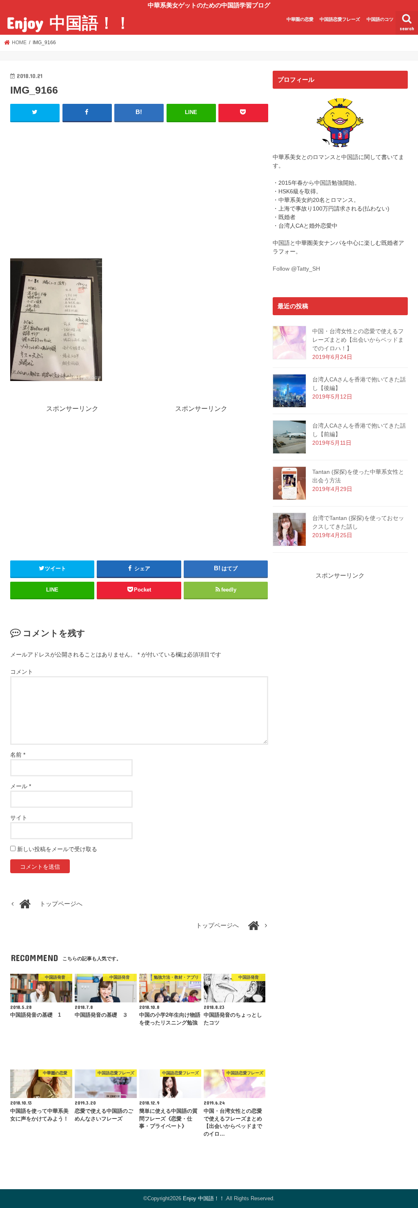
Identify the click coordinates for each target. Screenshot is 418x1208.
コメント (21, 671)
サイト (18, 817)
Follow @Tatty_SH (296, 268)
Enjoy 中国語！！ (69, 22)
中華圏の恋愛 (300, 19)
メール (20, 786)
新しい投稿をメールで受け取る (57, 849)
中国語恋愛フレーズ (340, 19)
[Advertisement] (139, 188)
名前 (17, 754)
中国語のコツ (380, 19)
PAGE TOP (400, 1164)
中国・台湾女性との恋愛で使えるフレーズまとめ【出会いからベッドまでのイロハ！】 (358, 340)
